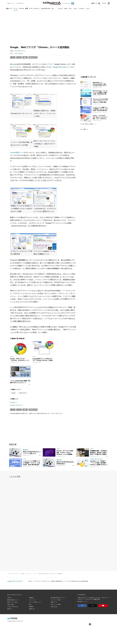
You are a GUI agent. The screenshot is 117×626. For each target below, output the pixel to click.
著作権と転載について (12, 600)
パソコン (15, 8)
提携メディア (54, 602)
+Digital (22, 573)
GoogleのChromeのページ (61, 67)
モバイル (21, 8)
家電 (26, 8)
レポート (76, 8)
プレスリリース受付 (56, 600)
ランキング (60, 8)
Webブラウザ (48, 64)
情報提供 (31, 606)
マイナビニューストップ (12, 573)
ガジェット (37, 8)
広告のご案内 (10, 604)
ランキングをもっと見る (86, 124)
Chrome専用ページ (17, 152)
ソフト (34, 573)
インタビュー (82, 8)
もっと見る (83, 129)
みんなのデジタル (45, 8)
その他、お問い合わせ (12, 606)
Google (14, 64)
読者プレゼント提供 (12, 602)
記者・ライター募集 (56, 604)
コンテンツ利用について (35, 602)
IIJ (52, 8)
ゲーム (31, 8)
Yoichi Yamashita (18, 53)
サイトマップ (32, 600)
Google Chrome (15, 405)
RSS (30, 604)
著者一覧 (9, 608)
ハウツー (88, 8)
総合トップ (9, 8)
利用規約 (31, 597)
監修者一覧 (31, 608)
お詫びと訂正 (54, 606)
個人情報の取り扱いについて (58, 597)
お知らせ (9, 597)
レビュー (70, 8)
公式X (65, 8)
